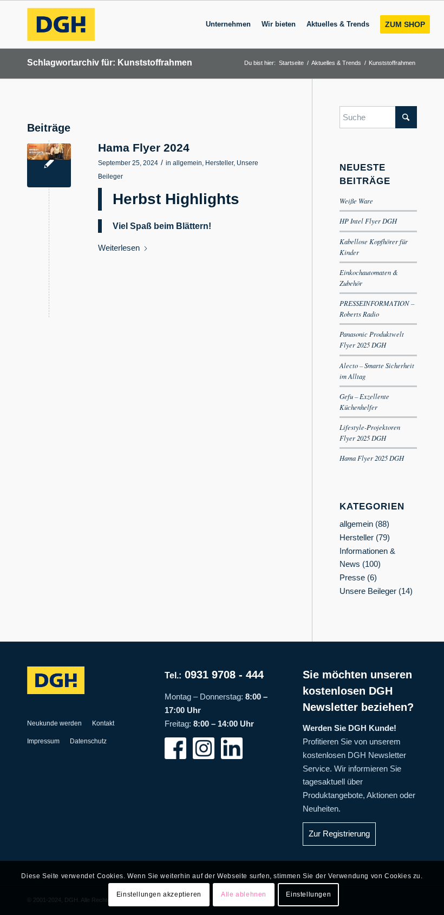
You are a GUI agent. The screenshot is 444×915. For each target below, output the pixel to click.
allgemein (187, 163)
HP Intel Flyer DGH (368, 220)
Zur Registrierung (339, 833)
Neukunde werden (54, 723)
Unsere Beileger (367, 591)
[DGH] (61, 24)
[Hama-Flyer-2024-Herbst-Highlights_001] (49, 165)
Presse (352, 577)
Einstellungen (308, 894)
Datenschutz (88, 741)
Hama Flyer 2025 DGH (371, 457)
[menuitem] (228, 24)
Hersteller (219, 163)
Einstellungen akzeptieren (158, 894)
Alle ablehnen (243, 894)
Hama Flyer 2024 (144, 147)
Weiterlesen (119, 247)
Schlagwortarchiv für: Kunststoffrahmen (109, 62)
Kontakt (103, 723)
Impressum (43, 741)
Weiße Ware (356, 200)
